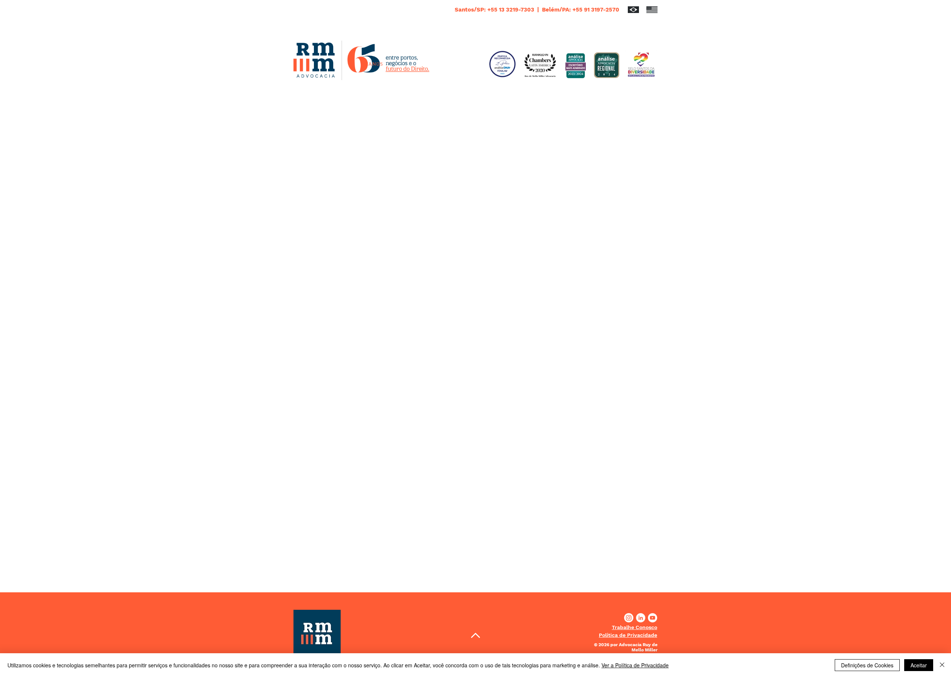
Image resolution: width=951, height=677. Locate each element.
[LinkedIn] (640, 617)
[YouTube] (652, 617)
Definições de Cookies (867, 665)
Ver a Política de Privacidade (635, 665)
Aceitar (919, 665)
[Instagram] (628, 617)
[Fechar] (942, 665)
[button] (634, 627)
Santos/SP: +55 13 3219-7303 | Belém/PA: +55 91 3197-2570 (537, 9)
